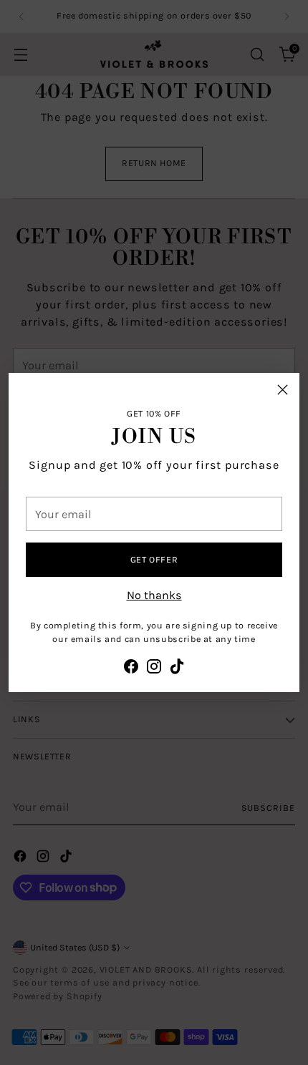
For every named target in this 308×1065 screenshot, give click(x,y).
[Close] (282, 390)
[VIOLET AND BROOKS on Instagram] (154, 669)
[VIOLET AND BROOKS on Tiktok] (177, 669)
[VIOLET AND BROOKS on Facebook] (131, 669)
